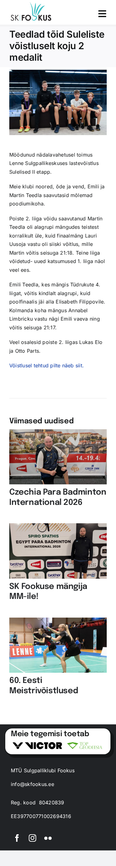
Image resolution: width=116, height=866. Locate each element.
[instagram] (32, 838)
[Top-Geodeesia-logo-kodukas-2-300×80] (84, 743)
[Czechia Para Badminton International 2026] (58, 433)
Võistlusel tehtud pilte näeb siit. (46, 365)
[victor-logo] (37, 744)
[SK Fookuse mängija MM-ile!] (58, 527)
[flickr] (48, 838)
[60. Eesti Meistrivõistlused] (58, 622)
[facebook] (17, 838)
